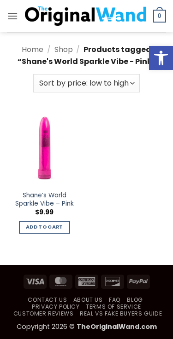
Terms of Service (113, 306)
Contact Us (47, 300)
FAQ (115, 300)
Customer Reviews (43, 313)
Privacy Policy (56, 306)
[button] (161, 58)
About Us (88, 300)
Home (32, 49)
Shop (63, 49)
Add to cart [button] (44, 227)
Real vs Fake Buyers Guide (121, 313)
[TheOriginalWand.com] (85, 15)
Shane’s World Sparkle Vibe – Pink (44, 199)
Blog (135, 300)
